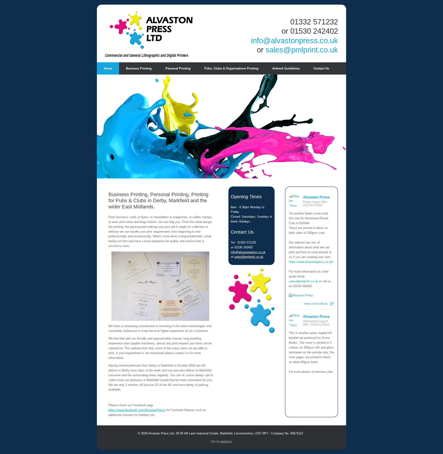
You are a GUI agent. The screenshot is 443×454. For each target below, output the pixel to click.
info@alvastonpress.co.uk (294, 40)
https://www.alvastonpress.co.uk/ (311, 262)
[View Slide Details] (160, 286)
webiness (226, 441)
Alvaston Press (316, 197)
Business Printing (139, 68)
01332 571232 (314, 22)
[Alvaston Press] (151, 30)
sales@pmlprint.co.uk (302, 50)
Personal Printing (178, 68)
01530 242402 (314, 31)
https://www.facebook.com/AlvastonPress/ (136, 410)
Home (108, 68)
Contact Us (321, 68)
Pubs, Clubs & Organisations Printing (231, 68)
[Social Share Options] (332, 303)
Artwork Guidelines (286, 68)
